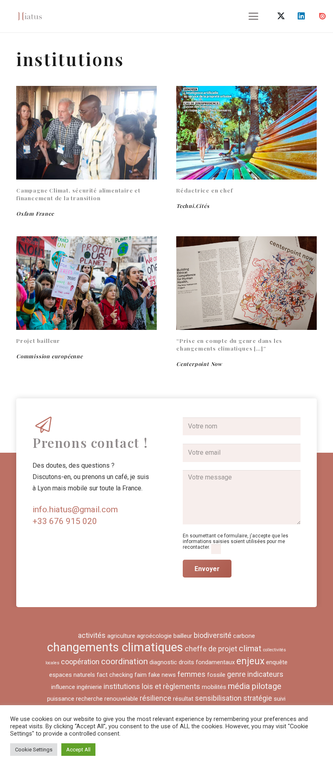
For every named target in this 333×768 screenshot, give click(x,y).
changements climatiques (115, 647)
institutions (122, 686)
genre (236, 674)
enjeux (250, 661)
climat (250, 648)
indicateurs (265, 674)
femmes (191, 674)
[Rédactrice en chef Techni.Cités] (246, 133)
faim (140, 674)
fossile (216, 674)
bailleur (182, 636)
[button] (254, 16)
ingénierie (89, 687)
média (239, 686)
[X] (281, 16)
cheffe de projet (211, 648)
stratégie (257, 698)
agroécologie (154, 636)
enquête (277, 662)
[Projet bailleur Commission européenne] (86, 283)
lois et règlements (171, 686)
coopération (80, 661)
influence (63, 687)
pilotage (266, 686)
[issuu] (322, 16)
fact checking (115, 674)
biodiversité (212, 635)
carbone (244, 636)
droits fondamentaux (207, 662)
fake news (162, 674)
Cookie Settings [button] (33, 750)
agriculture (121, 636)
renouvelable (121, 698)
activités (92, 635)
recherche (89, 698)
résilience (155, 698)
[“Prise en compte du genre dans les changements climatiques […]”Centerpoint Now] (246, 283)
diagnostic (163, 662)
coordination (124, 661)
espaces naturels (72, 674)
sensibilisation (218, 698)
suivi (279, 698)
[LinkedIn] (301, 16)
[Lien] (30, 16)
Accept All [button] (78, 750)
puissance (60, 698)
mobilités (214, 687)
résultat (183, 698)
